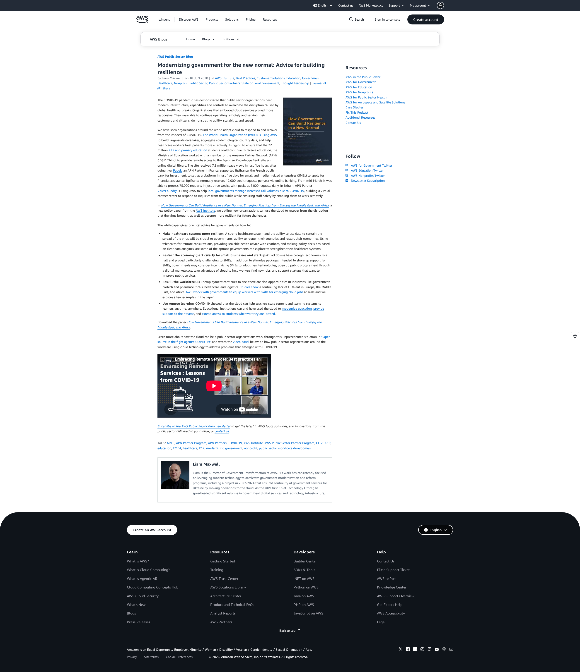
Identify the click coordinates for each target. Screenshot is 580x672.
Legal (381, 622)
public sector (268, 448)
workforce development (295, 448)
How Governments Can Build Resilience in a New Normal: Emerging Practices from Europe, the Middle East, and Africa (245, 205)
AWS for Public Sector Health (366, 97)
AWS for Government (361, 82)
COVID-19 (323, 443)
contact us (222, 431)
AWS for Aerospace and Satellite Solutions (375, 102)
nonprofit (250, 448)
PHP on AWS (304, 604)
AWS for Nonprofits (359, 92)
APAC (170, 443)
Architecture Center (225, 596)
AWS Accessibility (391, 613)
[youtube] (437, 649)
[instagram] (422, 649)
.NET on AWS (304, 578)
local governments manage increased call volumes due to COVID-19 (256, 191)
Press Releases (138, 622)
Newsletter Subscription (367, 180)
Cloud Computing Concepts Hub (152, 587)
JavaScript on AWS (308, 613)
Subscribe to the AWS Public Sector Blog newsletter (193, 426)
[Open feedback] (575, 336)
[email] (451, 649)
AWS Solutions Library (228, 587)
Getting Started (222, 561)
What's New (136, 604)
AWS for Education (359, 87)
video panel (241, 342)
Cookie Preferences (179, 657)
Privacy (132, 657)
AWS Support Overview (395, 596)
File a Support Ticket (393, 569)
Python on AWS (306, 587)
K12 (202, 448)
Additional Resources (360, 117)
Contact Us (353, 122)
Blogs (131, 613)
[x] (400, 649)
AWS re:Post (387, 578)
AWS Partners (221, 622)
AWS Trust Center (224, 578)
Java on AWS (304, 596)
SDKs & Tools (304, 569)
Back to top (287, 630)
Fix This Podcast (357, 112)
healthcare (190, 448)
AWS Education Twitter (366, 170)
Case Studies (354, 107)
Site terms (151, 657)
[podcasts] (444, 649)
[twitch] (429, 649)
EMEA (177, 448)
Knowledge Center (391, 587)
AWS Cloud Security (143, 596)
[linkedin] (415, 649)
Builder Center (305, 561)
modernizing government (224, 448)
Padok (177, 170)
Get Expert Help (389, 604)
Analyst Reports (223, 613)
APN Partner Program (191, 443)
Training (216, 569)
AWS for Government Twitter (370, 165)
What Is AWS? (138, 561)
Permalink (319, 83)
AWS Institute (205, 210)
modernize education (297, 308)
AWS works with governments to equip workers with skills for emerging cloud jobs (244, 292)
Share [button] (166, 88)
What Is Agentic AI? (142, 578)
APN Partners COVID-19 (225, 443)
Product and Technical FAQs (232, 604)
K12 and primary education (188, 150)
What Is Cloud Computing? (148, 569)
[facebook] (408, 649)
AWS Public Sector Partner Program (289, 443)
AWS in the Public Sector (363, 77)
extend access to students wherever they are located (238, 314)
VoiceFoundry (167, 191)
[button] (188, 19)
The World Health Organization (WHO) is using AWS (240, 135)
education (164, 448)
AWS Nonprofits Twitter (367, 175)
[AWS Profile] (440, 5)
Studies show (249, 287)
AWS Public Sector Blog (175, 56)
